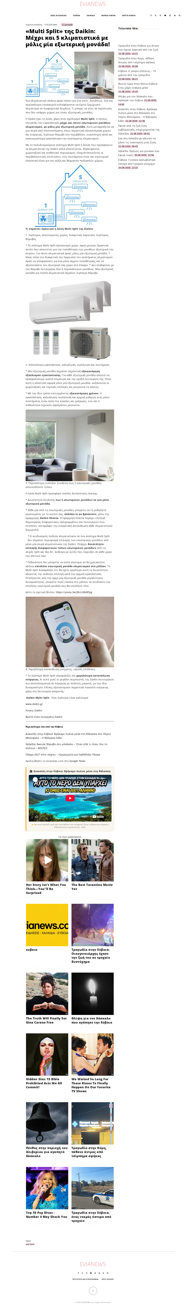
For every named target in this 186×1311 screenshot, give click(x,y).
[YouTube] (165, 15)
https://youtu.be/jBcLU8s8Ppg (74, 592)
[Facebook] (151, 15)
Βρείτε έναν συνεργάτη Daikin (44, 716)
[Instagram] (160, 15)
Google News (77, 761)
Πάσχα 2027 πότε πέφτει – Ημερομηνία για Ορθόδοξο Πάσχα (63, 754)
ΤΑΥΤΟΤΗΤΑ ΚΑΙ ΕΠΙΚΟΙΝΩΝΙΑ (85, 1279)
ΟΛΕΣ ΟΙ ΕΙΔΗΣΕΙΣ (59, 15)
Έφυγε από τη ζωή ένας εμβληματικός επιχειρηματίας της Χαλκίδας (139, 129)
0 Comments (67, 24)
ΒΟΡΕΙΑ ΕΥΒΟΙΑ (108, 15)
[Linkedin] (175, 15)
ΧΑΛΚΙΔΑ (91, 15)
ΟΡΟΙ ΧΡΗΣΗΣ (108, 1279)
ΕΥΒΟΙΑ (76, 15)
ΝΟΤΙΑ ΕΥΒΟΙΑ (128, 15)
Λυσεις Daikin (34, 710)
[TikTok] (170, 15)
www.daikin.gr (34, 704)
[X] (155, 15)
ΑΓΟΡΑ (30, 1244)
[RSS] (103, 1273)
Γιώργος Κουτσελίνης (34, 24)
